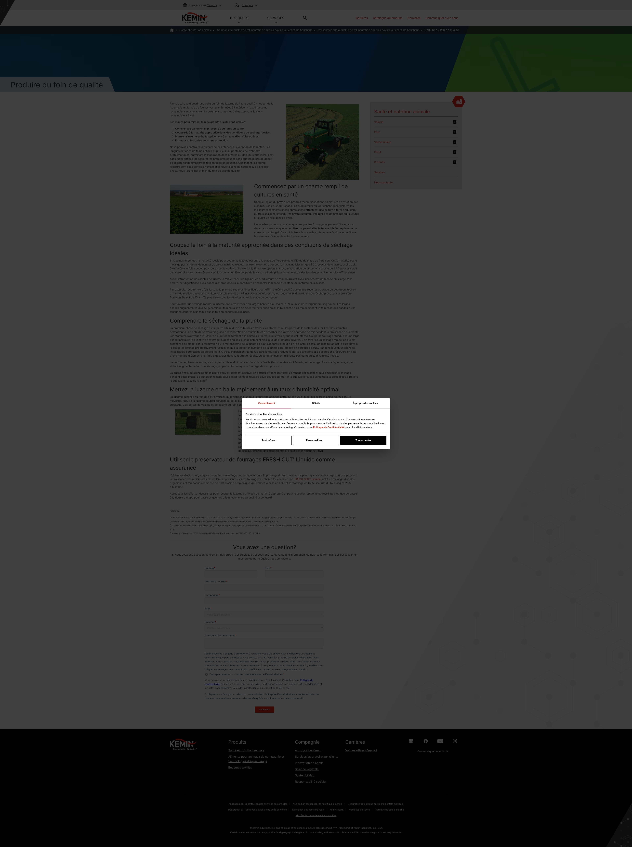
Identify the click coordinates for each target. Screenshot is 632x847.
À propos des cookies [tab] (365, 403)
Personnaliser (314, 440)
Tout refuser (269, 440)
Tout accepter (363, 440)
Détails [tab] (316, 403)
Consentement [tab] (266, 403)
